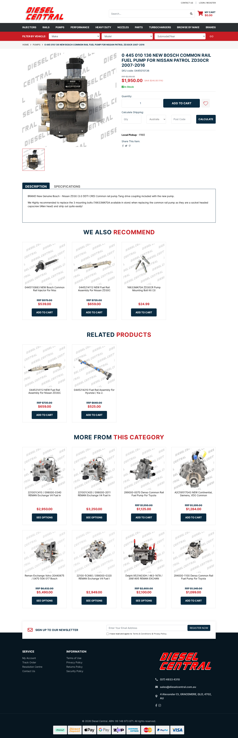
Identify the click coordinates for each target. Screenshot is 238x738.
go (211, 36)
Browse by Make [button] (188, 27)
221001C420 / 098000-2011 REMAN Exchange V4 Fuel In (94, 494)
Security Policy (74, 671)
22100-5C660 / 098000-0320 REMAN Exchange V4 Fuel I (94, 577)
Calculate (205, 119)
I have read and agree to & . (138, 634)
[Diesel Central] (44, 13)
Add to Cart (181, 103)
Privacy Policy (160, 634)
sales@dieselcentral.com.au (178, 687)
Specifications (67, 186)
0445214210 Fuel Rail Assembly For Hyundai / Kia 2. (94, 391)
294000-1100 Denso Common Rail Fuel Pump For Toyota (193, 577)
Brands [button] (211, 27)
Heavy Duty (103, 27)
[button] (205, 103)
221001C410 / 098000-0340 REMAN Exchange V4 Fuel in (44, 494)
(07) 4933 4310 (170, 679)
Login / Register (207, 3)
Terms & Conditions (142, 634)
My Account (29, 658)
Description (36, 186)
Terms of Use (73, 658)
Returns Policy (74, 666)
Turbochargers (160, 27)
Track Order (29, 662)
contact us (187, 3)
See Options (44, 517)
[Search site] (191, 14)
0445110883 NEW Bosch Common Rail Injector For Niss (44, 289)
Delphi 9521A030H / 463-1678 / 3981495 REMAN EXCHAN (143, 577)
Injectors (29, 27)
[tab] (36, 186)
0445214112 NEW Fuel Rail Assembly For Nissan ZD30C (94, 289)
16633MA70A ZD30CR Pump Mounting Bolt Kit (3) (144, 289)
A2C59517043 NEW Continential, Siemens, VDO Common (193, 494)
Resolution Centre (32, 666)
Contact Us (28, 671)
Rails (46, 27)
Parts (139, 27)
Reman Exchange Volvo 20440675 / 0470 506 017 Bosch (44, 577)
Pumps (60, 27)
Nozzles (123, 27)
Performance (80, 27)
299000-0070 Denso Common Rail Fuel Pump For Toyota (144, 494)
